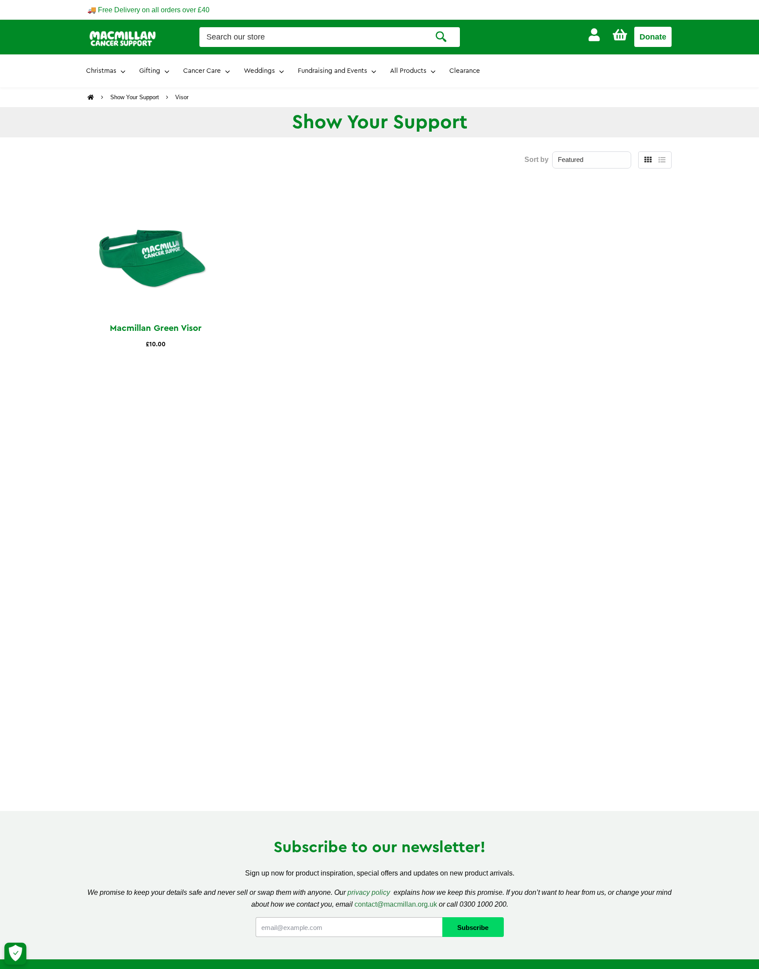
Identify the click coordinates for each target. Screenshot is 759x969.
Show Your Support (134, 97)
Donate (653, 36)
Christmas (101, 71)
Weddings (259, 71)
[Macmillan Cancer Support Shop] (122, 37)
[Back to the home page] (91, 97)
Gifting (149, 71)
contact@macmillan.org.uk (395, 904)
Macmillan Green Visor (156, 328)
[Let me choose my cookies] (15, 954)
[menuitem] (594, 35)
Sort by (536, 159)
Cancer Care (202, 71)
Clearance (464, 71)
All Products (408, 71)
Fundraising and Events (332, 71)
